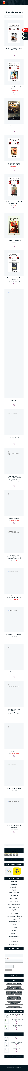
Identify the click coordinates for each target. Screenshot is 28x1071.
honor (16, 993)
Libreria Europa (10, 997)
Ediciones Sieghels (17, 988)
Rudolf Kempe (14, 166)
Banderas (19, 983)
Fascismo (13, 890)
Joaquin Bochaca (18, 994)
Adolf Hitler (15, 674)
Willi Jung (14, 560)
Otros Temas (13, 927)
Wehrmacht (19, 1007)
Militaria (13, 909)
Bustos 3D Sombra (14, 915)
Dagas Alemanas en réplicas (14, 918)
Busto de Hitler (14, 913)
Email (7, 958)
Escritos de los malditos (14, 438)
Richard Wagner (13, 933)
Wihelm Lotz (15, 90)
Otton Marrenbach (14, 483)
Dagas (14, 987)
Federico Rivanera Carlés (13, 892)
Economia (18, 987)
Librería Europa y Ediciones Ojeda (13, 904)
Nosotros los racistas (14, 788)
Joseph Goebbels (14, 402)
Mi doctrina (14, 672)
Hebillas (14, 919)
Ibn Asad (20, 993)
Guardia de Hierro (13, 895)
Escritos (14, 400)
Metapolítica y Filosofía (13, 907)
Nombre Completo (10, 953)
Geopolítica (13, 893)
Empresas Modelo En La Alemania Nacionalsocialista (14, 279)
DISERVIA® (17, 1068)
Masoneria (9, 998)
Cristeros (13, 886)
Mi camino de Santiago (14, 634)
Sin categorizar (13, 938)
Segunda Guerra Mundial (13, 936)
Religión (13, 930)
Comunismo (13, 884)
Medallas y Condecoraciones (14, 921)
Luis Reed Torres (17, 997)
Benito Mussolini (15, 520)
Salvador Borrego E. (13, 935)
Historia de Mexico (18, 992)
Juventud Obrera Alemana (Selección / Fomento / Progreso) (14, 557)
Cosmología (14, 126)
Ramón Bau (14, 127)
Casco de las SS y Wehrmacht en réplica (14, 916)
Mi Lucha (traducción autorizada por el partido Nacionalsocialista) (14, 711)
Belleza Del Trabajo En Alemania (14, 87)
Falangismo (14, 889)
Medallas (14, 998)
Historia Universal (13, 898)
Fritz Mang (14, 205)
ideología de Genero (10, 994)
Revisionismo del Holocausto (14, 1002)
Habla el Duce (14, 518)
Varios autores (14, 441)
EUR (26, 37)
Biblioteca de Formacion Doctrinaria (14, 984)
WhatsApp (8, 964)
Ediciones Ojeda (10, 988)
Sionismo (13, 939)
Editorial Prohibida (13, 887)
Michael (14, 751)
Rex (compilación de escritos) (14, 826)
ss (21, 1004)
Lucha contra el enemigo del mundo (14, 596)
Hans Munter (15, 51)
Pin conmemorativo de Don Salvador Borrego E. (14, 922)
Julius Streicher (14, 599)
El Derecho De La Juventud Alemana (14, 163)
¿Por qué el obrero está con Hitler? (14, 49)
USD (26, 33)
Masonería (13, 906)
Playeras (14, 924)
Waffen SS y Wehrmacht (13, 944)
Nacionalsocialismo (11, 999)
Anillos (14, 910)
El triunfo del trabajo (14, 240)
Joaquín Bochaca (13, 901)
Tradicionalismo (13, 941)
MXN (26, 29)
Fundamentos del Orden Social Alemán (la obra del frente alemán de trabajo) (14, 478)
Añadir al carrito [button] (14, 38)
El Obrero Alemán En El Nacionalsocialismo (14, 202)
